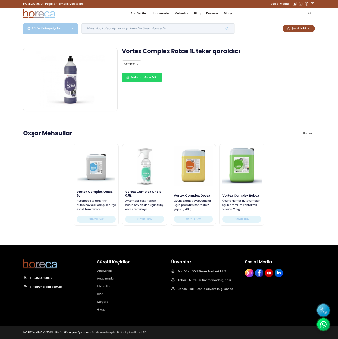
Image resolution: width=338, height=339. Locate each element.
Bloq (197, 13)
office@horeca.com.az (46, 287)
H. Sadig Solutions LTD (131, 332)
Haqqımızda (160, 13)
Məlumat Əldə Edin (144, 77)
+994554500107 (41, 278)
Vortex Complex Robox (240, 195)
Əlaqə (228, 13)
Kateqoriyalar (46, 28)
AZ (309, 13)
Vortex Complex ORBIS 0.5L (143, 193)
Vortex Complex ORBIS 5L (95, 193)
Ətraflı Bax (96, 219)
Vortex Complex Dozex (192, 195)
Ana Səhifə (138, 13)
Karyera (212, 13)
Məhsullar (182, 13)
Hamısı (307, 133)
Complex (129, 63)
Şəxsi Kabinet (301, 28)
